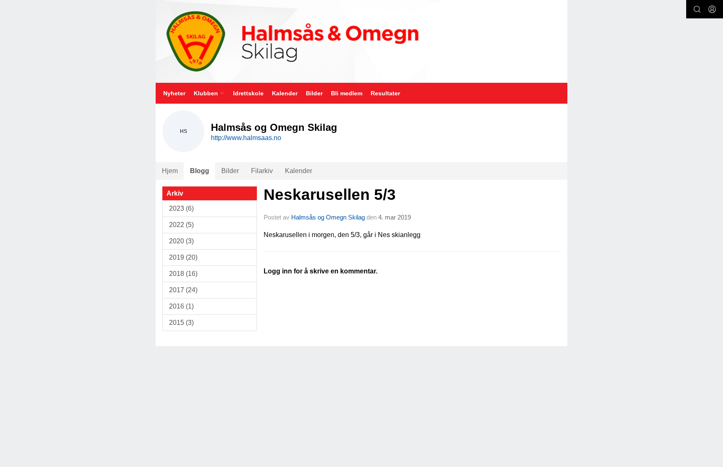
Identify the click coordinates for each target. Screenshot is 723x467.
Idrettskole (248, 93)
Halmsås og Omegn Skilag (328, 217)
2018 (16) (183, 273)
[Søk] (697, 9)
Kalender (284, 93)
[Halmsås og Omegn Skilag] (361, 41)
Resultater (385, 93)
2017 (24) (183, 289)
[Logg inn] (712, 9)
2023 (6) (181, 208)
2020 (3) (181, 241)
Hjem (170, 170)
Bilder (314, 93)
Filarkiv (262, 170)
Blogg (199, 170)
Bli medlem (346, 93)
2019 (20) (183, 257)
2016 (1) (181, 306)
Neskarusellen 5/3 (330, 194)
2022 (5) (181, 224)
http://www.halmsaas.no (246, 137)
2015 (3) (181, 322)
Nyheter (174, 93)
